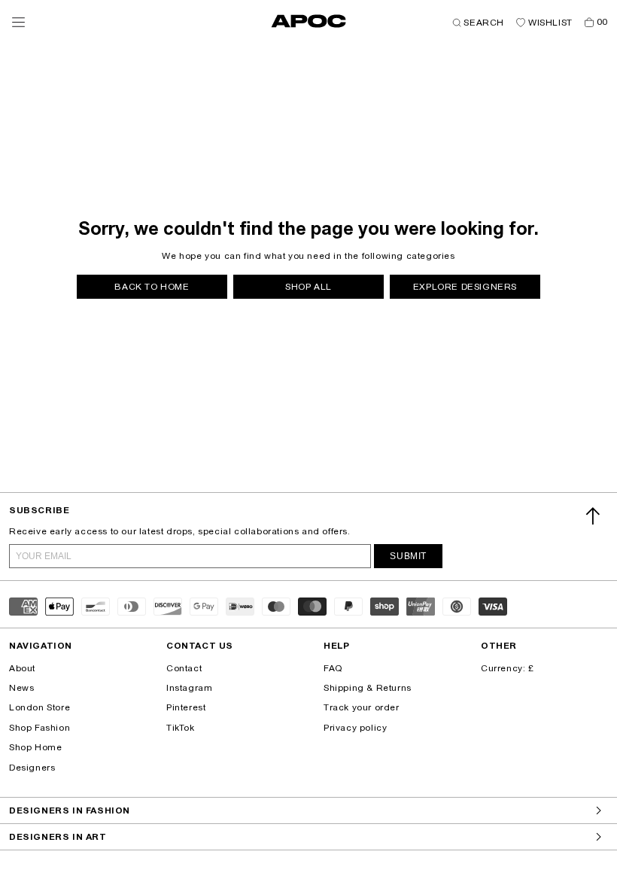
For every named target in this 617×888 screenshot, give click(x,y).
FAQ (333, 668)
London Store (39, 707)
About (22, 668)
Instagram (189, 688)
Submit (408, 556)
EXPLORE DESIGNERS (465, 286)
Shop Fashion (39, 727)
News (21, 688)
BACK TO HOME (151, 286)
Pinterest (185, 707)
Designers (32, 767)
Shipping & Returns (368, 688)
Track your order (362, 707)
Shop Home (35, 747)
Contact (184, 668)
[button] (18, 22)
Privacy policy (355, 727)
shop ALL (308, 286)
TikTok (180, 727)
